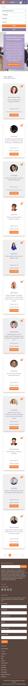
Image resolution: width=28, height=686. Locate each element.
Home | (4, 684)
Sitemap (24, 684)
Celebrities (3, 653)
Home (5, 76)
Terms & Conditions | (17, 684)
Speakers (10, 76)
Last (23, 555)
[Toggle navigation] (24, 2)
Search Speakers (4, 648)
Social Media (4, 672)
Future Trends (4, 663)
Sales (2, 658)
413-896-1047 (4, 586)
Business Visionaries (5, 674)
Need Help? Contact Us (14, 64)
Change (3, 660)
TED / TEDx (4, 669)
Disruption (3, 676)
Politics (2, 656)
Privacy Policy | (9, 684)
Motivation (3, 667)
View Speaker (14, 115)
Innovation (3, 665)
